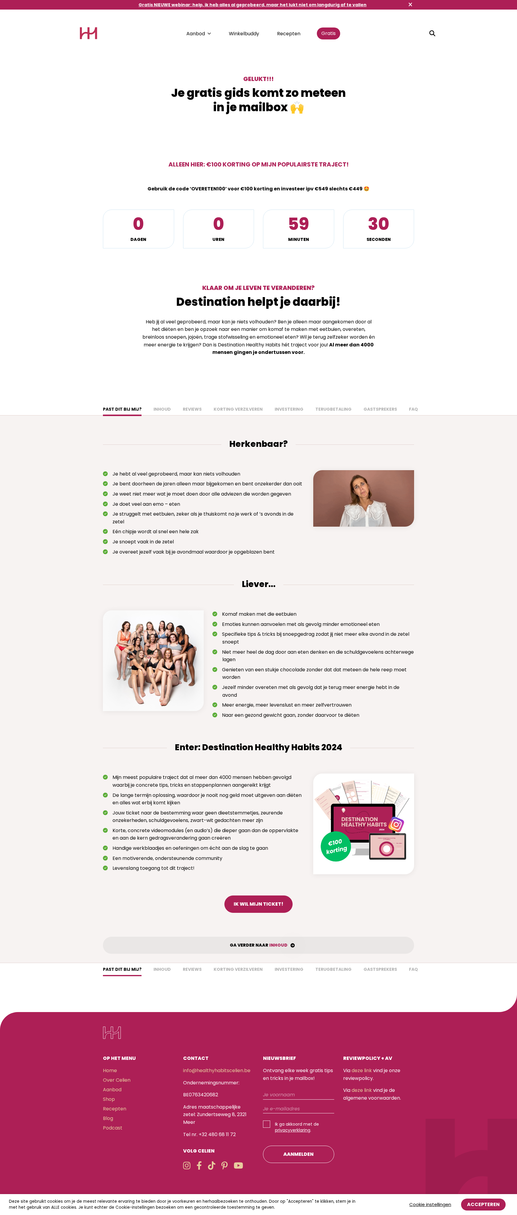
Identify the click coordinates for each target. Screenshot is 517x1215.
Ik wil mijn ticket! (258, 904)
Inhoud (162, 409)
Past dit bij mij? (122, 409)
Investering (289, 409)
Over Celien (116, 1080)
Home (110, 1070)
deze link (362, 1070)
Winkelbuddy (244, 33)
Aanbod (195, 33)
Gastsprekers (380, 409)
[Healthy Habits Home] (88, 33)
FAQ (413, 409)
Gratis (328, 33)
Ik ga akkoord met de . (297, 1127)
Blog (108, 1118)
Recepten (288, 33)
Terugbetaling (333, 409)
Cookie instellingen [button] (430, 1204)
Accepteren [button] (483, 1204)
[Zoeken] (432, 33)
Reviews (192, 409)
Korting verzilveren (238, 409)
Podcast (112, 1127)
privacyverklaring (292, 1130)
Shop (109, 1099)
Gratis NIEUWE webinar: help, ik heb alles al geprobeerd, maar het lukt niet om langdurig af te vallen (253, 5)
